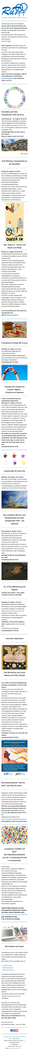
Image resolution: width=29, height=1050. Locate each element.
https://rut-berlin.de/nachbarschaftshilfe (14, 914)
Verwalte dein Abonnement (18, 1036)
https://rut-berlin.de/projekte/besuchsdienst (14, 819)
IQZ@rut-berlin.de (12, 315)
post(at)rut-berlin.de (15, 1048)
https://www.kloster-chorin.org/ (15, 611)
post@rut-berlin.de (7, 78)
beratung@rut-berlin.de (14, 996)
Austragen (7, 1036)
